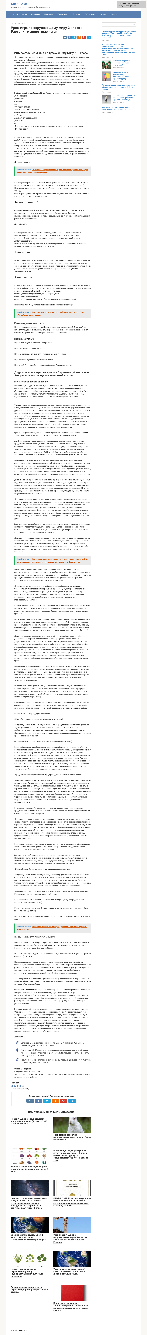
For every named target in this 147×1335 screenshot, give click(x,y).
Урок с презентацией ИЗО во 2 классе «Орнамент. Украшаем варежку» (124, 98)
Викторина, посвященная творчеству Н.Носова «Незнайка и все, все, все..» (118, 108)
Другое (113, 14)
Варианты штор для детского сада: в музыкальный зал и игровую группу (121, 75)
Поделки (76, 14)
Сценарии (35, 14)
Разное (102, 14)
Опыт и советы (20, 14)
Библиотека (90, 14)
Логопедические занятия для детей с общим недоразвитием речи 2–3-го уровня (118, 87)
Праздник (48, 14)
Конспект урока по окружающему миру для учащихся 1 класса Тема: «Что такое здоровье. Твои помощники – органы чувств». (119, 35)
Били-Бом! (19, 4)
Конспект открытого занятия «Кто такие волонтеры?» (122, 63)
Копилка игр (62, 14)
